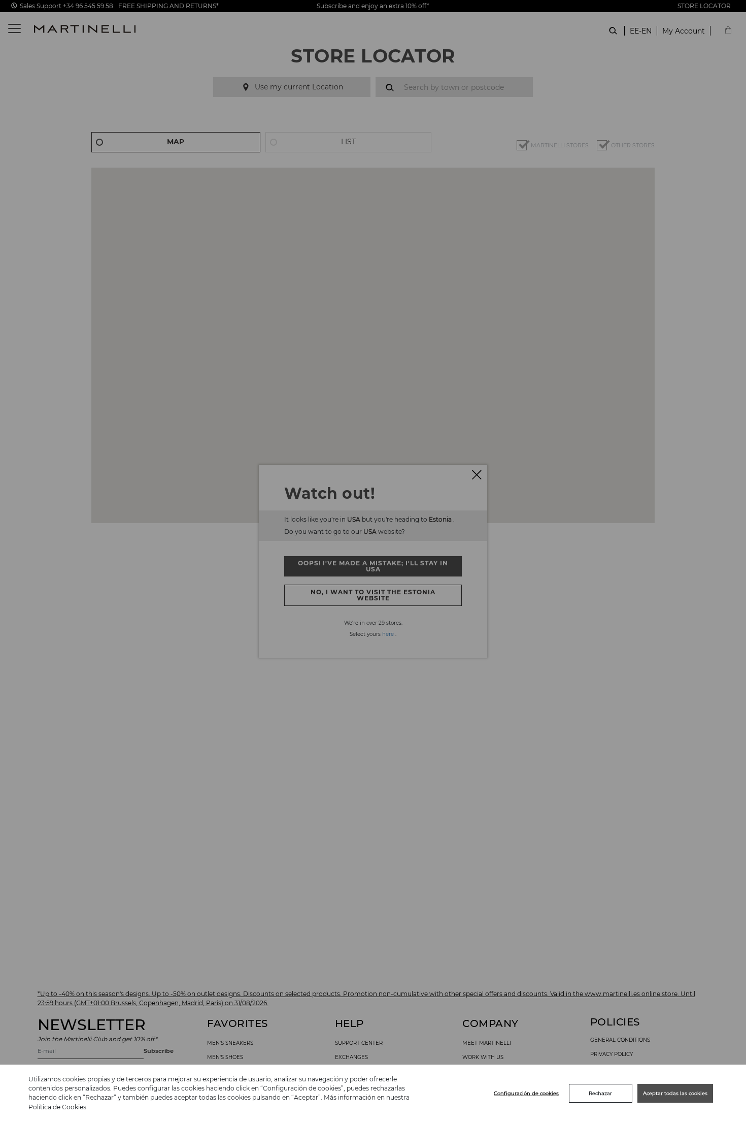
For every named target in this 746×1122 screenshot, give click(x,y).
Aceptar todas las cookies (675, 1093)
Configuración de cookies (526, 1093)
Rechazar (600, 1093)
